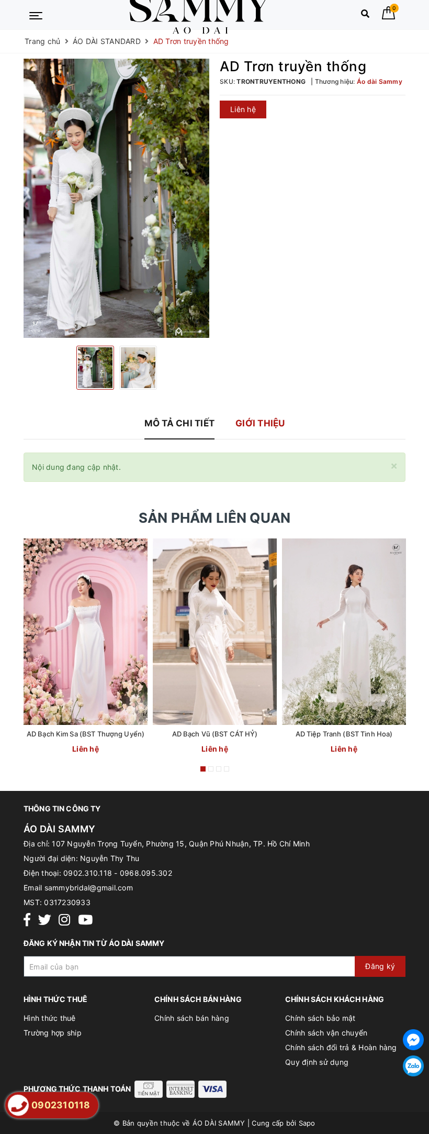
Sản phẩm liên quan (215, 518)
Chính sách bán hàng (191, 1018)
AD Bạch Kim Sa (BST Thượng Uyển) (85, 734)
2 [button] (210, 769)
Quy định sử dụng (316, 1062)
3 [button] (218, 769)
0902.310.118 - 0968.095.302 (117, 872)
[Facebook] (27, 920)
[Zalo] (413, 1065)
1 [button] (203, 769)
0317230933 (67, 902)
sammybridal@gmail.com (88, 887)
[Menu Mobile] (36, 14)
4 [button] (226, 769)
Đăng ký (380, 966)
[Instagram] (64, 920)
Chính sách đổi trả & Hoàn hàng (341, 1047)
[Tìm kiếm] (365, 16)
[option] (116, 198)
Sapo (307, 1123)
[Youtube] (85, 920)
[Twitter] (44, 920)
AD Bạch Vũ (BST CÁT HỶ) (215, 734)
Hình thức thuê (50, 1018)
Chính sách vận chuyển (326, 1032)
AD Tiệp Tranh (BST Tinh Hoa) (344, 734)
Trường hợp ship (53, 1032)
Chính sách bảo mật (320, 1018)
